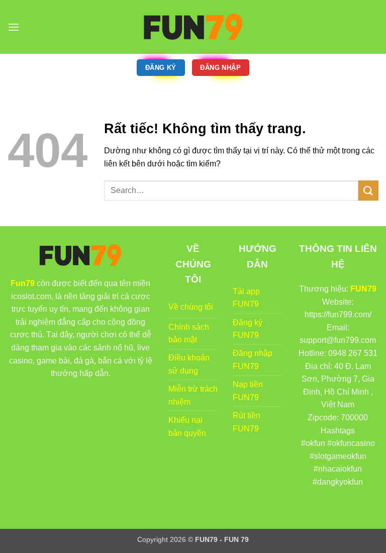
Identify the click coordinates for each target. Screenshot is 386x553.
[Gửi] (368, 190)
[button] (14, 27)
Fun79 (23, 283)
